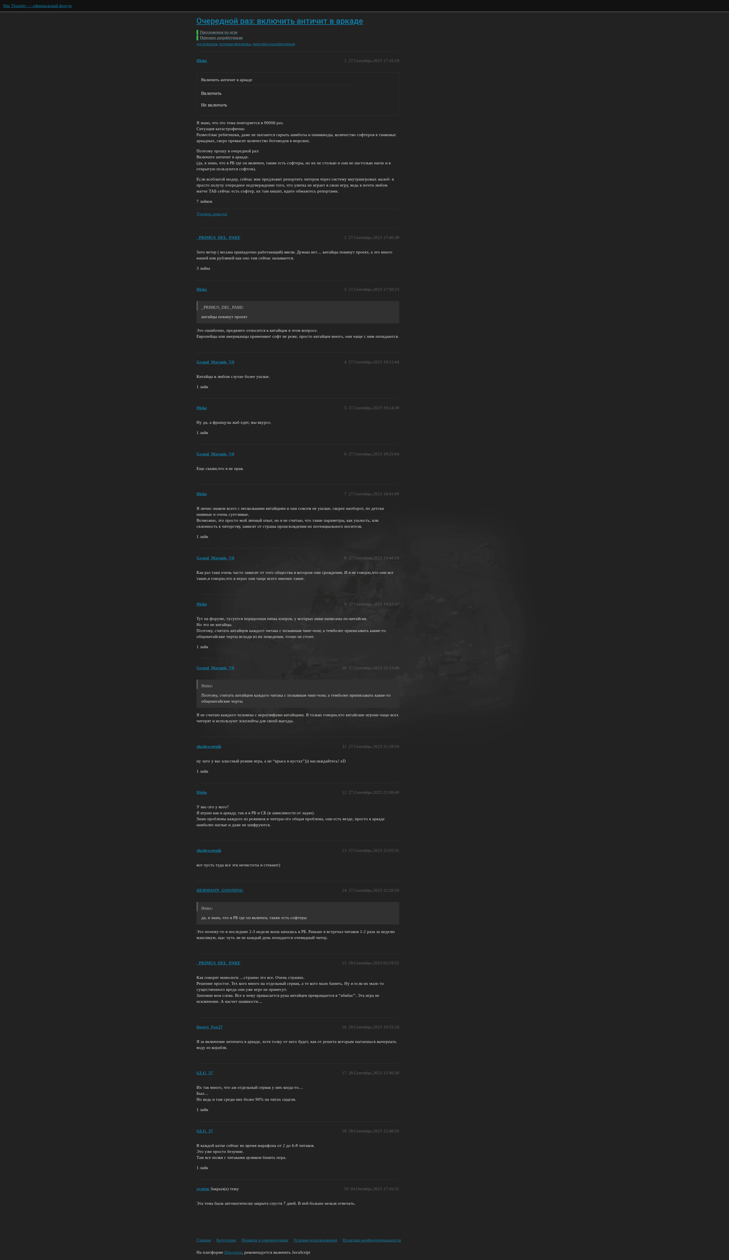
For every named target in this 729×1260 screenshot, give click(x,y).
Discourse (233, 1252)
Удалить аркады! (212, 214)
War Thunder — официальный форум (37, 5)
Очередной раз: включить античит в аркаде (279, 21)
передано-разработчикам (274, 44)
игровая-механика (234, 44)
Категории (226, 1240)
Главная (203, 1240)
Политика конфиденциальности (372, 1240)
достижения (206, 44)
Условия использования (315, 1240)
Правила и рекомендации (264, 1240)
